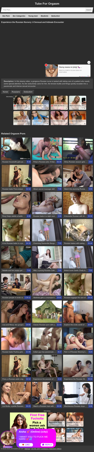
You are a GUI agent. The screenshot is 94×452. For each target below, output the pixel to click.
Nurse (5, 92)
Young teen (33, 16)
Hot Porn (6, 16)
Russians (16, 92)
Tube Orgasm (47, 3)
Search (89, 10)
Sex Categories (19, 16)
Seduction (55, 16)
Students (45, 16)
